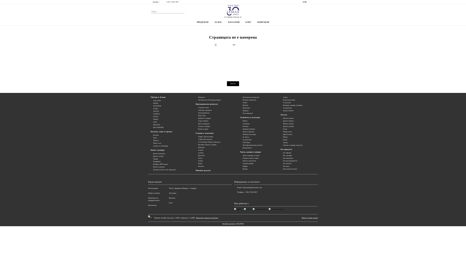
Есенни (200, 161)
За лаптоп (246, 137)
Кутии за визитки (159, 167)
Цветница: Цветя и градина (207, 145)
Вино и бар (201, 115)
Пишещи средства (203, 170)
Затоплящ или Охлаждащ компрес (209, 100)
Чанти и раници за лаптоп (251, 155)
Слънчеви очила (203, 107)
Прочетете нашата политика (207, 218)
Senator (245, 102)
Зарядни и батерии (249, 129)
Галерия (193, 188)
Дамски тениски (288, 121)
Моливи (245, 105)
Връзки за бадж (158, 156)
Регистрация (153, 188)
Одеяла (285, 142)
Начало (233, 84)
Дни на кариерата (204, 124)
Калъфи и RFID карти (160, 164)
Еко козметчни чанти (290, 169)
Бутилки (156, 135)
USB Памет (246, 142)
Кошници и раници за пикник (292, 105)
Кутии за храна (203, 129)
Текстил (284, 115)
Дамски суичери (288, 126)
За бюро (201, 153)
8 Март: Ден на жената (205, 137)
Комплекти (246, 108)
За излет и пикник (204, 126)
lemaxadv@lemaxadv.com (252, 187)
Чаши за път (157, 143)
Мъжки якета (287, 132)
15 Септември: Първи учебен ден (209, 142)
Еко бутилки (287, 163)
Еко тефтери (287, 153)
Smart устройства (248, 132)
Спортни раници (248, 163)
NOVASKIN (157, 106)
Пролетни (201, 155)
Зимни (200, 163)
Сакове (285, 97)
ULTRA (155, 109)
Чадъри (155, 159)
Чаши (155, 138)
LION (155, 122)
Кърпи (285, 140)
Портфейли (157, 161)
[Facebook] (310, 2)
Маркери (246, 110)
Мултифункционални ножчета (253, 145)
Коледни (201, 166)
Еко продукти (286, 149)
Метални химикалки (249, 100)
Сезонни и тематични (205, 133)
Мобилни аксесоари (249, 134)
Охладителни (287, 108)
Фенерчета (201, 97)
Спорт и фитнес (203, 121)
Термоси (156, 140)
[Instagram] (314, 2)
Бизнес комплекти (159, 153)
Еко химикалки (248, 113)
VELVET (156, 111)
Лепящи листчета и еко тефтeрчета (164, 170)
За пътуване (287, 102)
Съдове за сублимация (160, 146)
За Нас (218, 22)
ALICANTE (157, 101)
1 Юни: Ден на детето (205, 139)
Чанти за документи (249, 161)
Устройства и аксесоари (250, 117)
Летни (200, 158)
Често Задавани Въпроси (179, 188)
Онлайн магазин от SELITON (233, 224)
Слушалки (246, 124)
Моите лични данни (310, 218)
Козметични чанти (289, 100)
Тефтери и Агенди (158, 97)
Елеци (285, 129)
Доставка (172, 193)
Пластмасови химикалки (251, 97)
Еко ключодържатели (290, 161)
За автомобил (247, 140)
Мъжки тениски (288, 118)
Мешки (245, 169)
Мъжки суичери (288, 124)
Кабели (245, 121)
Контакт (172, 198)
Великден (201, 147)
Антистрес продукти (205, 110)
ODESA (155, 119)
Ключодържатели (204, 113)
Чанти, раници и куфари (250, 152)
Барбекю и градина (204, 118)
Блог (248, 22)
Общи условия (154, 193)
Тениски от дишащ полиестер (293, 145)
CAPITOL (156, 114)
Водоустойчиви (288, 110)
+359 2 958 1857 (172, 2)
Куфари (245, 166)
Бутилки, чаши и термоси (161, 132)
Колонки (245, 126)
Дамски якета (287, 134)
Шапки (285, 137)
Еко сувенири (287, 155)
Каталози (233, 22)
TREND (155, 103)
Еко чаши (286, 166)
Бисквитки (152, 205)
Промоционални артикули (207, 104)
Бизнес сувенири (157, 150)
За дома (200, 150)
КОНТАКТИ (263, 22)
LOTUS (155, 117)
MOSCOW (156, 125)
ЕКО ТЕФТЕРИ (158, 127)
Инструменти (247, 148)
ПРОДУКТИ (202, 22)
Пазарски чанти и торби (251, 158)
